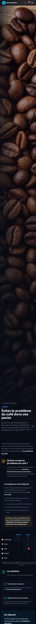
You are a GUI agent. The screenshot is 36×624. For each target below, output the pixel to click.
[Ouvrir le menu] (32, 3)
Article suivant (25, 429)
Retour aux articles (10, 403)
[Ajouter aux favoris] (33, 426)
